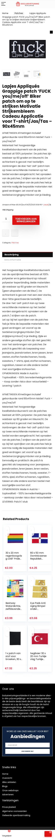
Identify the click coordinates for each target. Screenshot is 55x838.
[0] (48, 834)
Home (5, 13)
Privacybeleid (9, 807)
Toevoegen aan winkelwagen (26, 220)
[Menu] (3, 4)
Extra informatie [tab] (13, 259)
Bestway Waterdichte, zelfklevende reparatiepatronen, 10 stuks (14, 609)
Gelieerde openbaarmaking (16, 815)
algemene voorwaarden (14, 811)
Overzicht (7, 778)
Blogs (4, 786)
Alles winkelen (9, 782)
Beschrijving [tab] (11, 254)
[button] (51, 32)
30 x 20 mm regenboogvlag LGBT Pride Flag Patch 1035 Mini (14, 558)
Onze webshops (10, 790)
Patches (19, 13)
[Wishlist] (20, 834)
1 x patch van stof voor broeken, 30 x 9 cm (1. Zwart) (13, 659)
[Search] (50, 4)
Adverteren (8, 794)
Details (46, 204)
